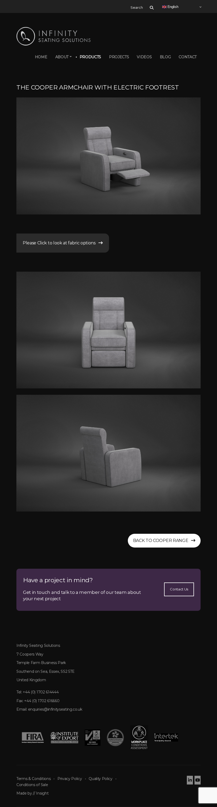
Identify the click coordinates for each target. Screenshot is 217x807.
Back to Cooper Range (162, 540)
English (172, 7)
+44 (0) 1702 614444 (40, 692)
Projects (119, 57)
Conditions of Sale (32, 784)
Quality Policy (100, 778)
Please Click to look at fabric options (60, 242)
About (62, 57)
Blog (165, 57)
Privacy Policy (69, 778)
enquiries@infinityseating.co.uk (55, 709)
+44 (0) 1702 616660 (41, 700)
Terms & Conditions (33, 778)
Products (90, 57)
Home (41, 57)
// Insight (40, 793)
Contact (188, 57)
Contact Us (179, 589)
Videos (144, 57)
